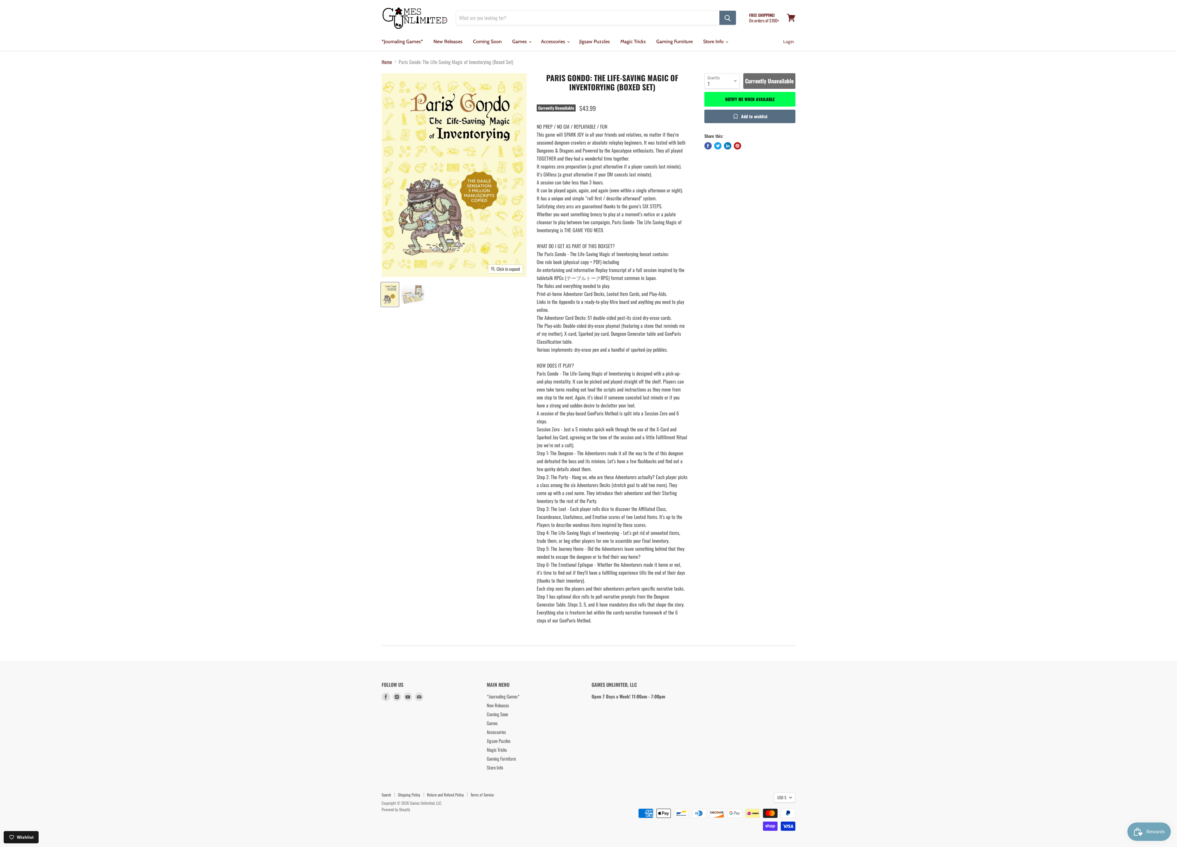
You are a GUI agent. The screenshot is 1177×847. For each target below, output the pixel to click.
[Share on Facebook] (708, 145)
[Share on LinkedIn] (727, 145)
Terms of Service (482, 795)
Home (387, 62)
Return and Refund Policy (445, 795)
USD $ (781, 797)
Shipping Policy (409, 795)
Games (520, 41)
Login (788, 41)
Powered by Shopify (396, 809)
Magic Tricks (633, 41)
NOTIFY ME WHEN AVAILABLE (750, 99)
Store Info (714, 41)
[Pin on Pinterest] (737, 145)
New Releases (448, 41)
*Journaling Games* (402, 41)
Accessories (553, 41)
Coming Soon (487, 41)
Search (386, 795)
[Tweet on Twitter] (718, 145)
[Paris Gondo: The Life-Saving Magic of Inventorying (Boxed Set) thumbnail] (390, 294)
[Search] (727, 18)
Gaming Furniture (674, 41)
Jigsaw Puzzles (594, 41)
